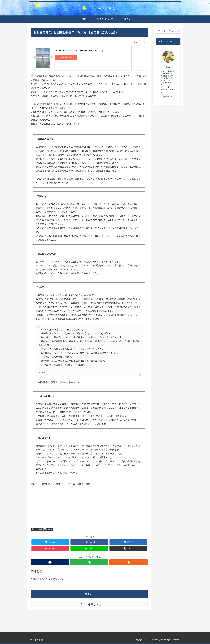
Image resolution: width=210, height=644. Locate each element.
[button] (178, 30)
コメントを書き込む (89, 604)
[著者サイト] (50, 562)
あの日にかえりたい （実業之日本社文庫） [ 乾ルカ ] (79, 51)
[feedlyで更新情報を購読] (89, 562)
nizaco (168, 67)
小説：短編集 (37, 529)
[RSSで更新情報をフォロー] (128, 562)
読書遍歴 (49, 529)
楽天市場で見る (66, 57)
